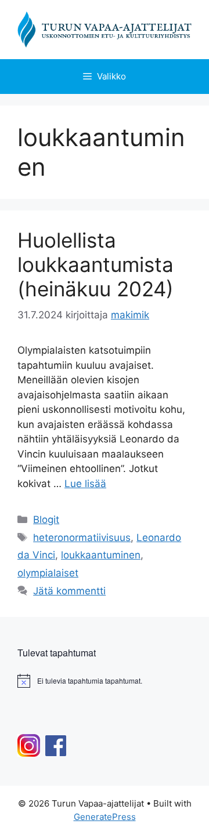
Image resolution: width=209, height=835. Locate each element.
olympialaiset (47, 573)
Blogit (46, 519)
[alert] (104, 681)
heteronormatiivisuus (82, 537)
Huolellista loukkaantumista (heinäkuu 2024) (95, 264)
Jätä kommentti (69, 591)
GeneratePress (105, 816)
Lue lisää (85, 483)
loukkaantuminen (100, 555)
